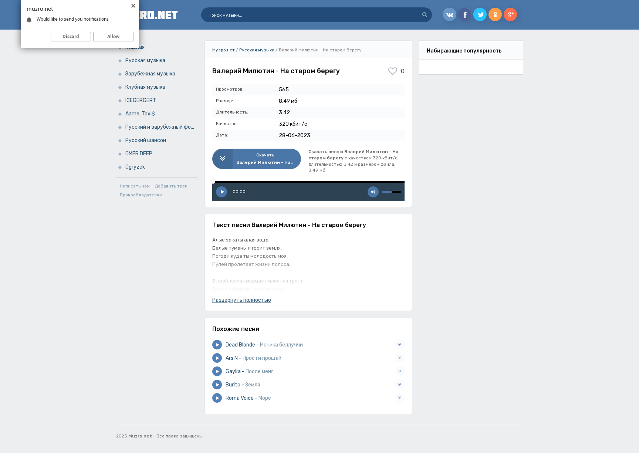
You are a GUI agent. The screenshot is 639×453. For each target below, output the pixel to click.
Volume (373, 191)
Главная (135, 47)
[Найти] (424, 14)
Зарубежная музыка (150, 74)
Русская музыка (145, 60)
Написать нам (135, 186)
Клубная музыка (145, 87)
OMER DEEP (138, 154)
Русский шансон (145, 140)
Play (221, 191)
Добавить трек (171, 186)
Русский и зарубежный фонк (160, 127)
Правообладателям (141, 194)
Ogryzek (135, 167)
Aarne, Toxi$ (140, 114)
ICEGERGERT (140, 100)
